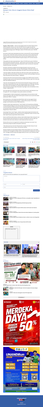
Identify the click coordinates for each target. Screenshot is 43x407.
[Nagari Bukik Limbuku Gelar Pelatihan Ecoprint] (9, 161)
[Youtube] (21, 400)
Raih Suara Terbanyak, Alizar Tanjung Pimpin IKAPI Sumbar (20, 221)
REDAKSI (21, 402)
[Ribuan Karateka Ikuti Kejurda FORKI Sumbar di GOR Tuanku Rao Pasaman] (5, 208)
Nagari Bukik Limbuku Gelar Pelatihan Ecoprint (8, 166)
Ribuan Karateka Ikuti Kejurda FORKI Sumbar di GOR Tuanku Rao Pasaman (23, 207)
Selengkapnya (21, 297)
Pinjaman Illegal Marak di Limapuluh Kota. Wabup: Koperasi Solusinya (20, 166)
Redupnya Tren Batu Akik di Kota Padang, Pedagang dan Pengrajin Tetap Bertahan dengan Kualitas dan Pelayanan (30, 255)
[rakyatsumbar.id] (10, 1)
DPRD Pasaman (6, 134)
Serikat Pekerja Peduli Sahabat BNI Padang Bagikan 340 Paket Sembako (31, 138)
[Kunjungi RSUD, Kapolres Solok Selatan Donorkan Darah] (9, 150)
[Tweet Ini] (33, 142)
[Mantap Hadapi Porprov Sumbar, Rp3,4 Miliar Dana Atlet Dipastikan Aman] (21, 273)
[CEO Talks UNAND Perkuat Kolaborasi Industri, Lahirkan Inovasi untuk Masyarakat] (5, 218)
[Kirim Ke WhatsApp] (39, 142)
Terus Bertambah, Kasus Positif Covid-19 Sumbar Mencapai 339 (11, 138)
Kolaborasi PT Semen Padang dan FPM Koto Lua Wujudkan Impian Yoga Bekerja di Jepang (24, 199)
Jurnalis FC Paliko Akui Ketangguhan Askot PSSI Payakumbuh (20, 292)
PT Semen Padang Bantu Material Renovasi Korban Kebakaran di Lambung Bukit (24, 212)
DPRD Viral (13, 134)
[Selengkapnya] (38, 242)
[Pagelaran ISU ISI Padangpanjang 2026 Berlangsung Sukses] (5, 204)
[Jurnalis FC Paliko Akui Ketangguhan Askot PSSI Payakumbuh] (5, 293)
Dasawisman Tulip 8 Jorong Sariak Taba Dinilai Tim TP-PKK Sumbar (34, 154)
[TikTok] (23, 400)
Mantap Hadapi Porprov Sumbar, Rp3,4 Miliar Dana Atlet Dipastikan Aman (16, 285)
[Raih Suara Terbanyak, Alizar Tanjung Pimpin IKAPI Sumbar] (5, 223)
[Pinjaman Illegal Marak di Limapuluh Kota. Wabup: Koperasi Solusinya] (21, 161)
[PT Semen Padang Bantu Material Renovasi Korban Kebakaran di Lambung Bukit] (5, 213)
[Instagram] (20, 400)
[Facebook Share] (30, 142)
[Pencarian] (39, 1)
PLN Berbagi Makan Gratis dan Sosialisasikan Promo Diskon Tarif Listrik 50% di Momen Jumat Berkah (34, 166)
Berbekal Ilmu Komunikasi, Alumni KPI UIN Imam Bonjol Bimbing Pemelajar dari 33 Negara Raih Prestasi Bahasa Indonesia (11, 255)
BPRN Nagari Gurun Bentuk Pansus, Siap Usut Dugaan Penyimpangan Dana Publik (21, 154)
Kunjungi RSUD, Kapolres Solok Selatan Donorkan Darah (7, 154)
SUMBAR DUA (5, 8)
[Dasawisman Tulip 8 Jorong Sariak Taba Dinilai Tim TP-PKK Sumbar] (34, 150)
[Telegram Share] (37, 142)
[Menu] (4, 1)
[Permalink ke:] (4, 12)
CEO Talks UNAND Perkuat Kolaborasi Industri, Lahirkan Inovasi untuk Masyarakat (24, 217)
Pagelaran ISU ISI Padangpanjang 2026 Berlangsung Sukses (20, 202)
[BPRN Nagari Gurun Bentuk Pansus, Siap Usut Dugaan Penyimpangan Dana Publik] (21, 150)
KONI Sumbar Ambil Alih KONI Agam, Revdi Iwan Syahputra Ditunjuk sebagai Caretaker (23, 288)
